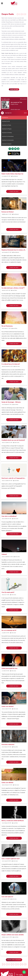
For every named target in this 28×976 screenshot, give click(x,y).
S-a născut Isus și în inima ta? (11, 364)
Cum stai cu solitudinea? (9, 516)
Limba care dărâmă (7, 782)
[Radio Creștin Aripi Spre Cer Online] (14, 5)
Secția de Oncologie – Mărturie (11, 402)
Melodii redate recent (15, 109)
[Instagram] (12, 148)
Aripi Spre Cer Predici (6, 125)
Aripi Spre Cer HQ (6, 121)
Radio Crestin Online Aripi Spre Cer (12, 174)
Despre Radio (8, 14)
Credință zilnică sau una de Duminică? (13, 440)
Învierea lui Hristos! (8, 212)
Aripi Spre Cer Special (6, 144)
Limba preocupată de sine (9, 668)
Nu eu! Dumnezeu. (7, 326)
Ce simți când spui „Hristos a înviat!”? (13, 288)
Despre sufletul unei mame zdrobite (13, 935)
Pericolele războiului (8, 744)
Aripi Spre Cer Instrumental (7, 140)
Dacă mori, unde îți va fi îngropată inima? (14, 478)
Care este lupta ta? (7, 897)
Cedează (4, 554)
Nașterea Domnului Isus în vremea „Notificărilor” (14, 250)
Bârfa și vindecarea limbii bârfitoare (13, 820)
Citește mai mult (14, 89)
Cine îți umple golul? (8, 592)
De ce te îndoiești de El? (9, 630)
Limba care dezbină (7, 706)
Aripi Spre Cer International (7, 136)
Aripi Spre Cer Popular (6, 129)
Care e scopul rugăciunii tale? (11, 858)
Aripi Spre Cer (5, 117)
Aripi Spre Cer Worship (7, 132)
